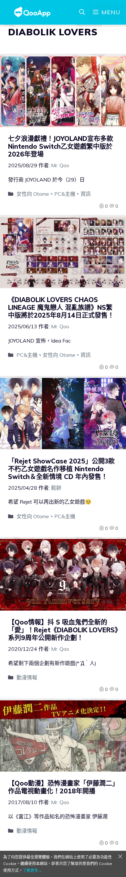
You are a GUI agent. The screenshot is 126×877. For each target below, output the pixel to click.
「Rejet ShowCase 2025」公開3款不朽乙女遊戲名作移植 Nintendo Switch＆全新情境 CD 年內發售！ (61, 469)
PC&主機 (64, 194)
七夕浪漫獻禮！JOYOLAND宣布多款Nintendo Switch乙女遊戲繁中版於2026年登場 (60, 146)
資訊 (85, 194)
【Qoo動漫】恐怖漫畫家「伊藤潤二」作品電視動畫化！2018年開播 (61, 787)
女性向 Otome (32, 194)
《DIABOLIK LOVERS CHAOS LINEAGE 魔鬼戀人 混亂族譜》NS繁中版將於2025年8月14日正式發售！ (61, 307)
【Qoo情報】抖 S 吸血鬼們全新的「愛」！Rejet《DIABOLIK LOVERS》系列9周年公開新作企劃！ (63, 630)
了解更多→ (32, 870)
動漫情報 (26, 677)
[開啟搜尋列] (82, 12)
